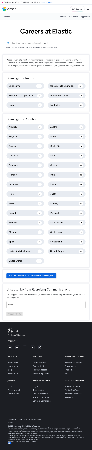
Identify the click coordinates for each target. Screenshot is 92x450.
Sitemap (11, 422)
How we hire (13, 393)
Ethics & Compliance (42, 401)
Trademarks (12, 419)
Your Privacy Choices (29, 441)
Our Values (73, 17)
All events (69, 397)
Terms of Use (22, 419)
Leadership (13, 366)
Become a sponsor (73, 393)
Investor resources (73, 362)
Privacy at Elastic (40, 393)
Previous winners (72, 386)
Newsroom (13, 373)
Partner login (39, 366)
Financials (69, 369)
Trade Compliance (41, 397)
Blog (10, 369)
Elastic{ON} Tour (72, 390)
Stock (67, 373)
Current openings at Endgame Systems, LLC (31, 276)
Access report (47, 2)
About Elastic (13, 362)
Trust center (38, 390)
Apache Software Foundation (17, 437)
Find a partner (39, 362)
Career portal (14, 390)
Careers (11, 386)
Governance (70, 366)
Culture (63, 17)
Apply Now (85, 17)
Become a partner (41, 373)
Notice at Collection (14, 441)
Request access (40, 369)
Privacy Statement (35, 419)
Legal (35, 386)
